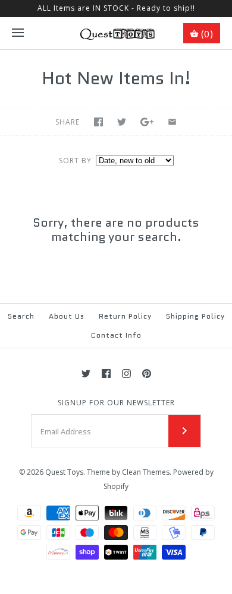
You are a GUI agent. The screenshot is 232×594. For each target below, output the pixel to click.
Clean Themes (146, 472)
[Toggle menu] (18, 33)
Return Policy (125, 316)
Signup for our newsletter (116, 403)
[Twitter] (85, 373)
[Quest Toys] (116, 33)
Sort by (75, 160)
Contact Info (116, 335)
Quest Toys (64, 472)
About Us (66, 316)
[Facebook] (106, 373)
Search (21, 316)
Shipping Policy (195, 316)
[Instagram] (126, 373)
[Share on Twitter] (121, 121)
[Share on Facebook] (98, 121)
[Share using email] (172, 121)
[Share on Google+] (147, 121)
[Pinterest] (146, 373)
